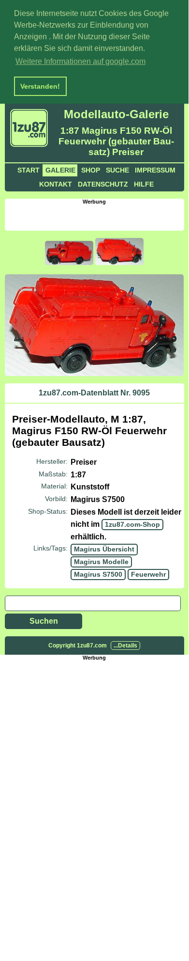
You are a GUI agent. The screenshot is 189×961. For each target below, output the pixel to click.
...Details (125, 645)
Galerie (60, 170)
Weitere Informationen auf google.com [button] (80, 61)
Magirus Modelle (101, 562)
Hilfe (144, 184)
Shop (90, 170)
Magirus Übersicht (104, 549)
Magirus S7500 (98, 574)
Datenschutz (103, 184)
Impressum (155, 170)
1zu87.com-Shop (132, 524)
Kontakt (55, 184)
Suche (117, 170)
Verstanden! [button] (40, 86)
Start (28, 170)
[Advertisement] (97, 217)
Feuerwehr (148, 574)
